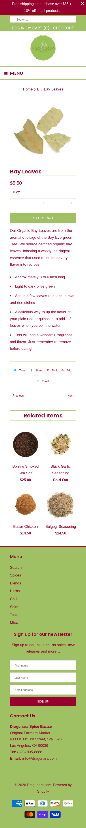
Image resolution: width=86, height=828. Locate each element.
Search (16, 567)
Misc (14, 623)
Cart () (40, 28)
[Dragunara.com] (43, 49)
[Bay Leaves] (43, 131)
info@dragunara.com (39, 758)
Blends (15, 583)
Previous (18, 395)
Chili (13, 599)
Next (70, 395)
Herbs (15, 591)
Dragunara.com (39, 785)
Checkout (63, 28)
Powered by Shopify (54, 788)
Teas (14, 615)
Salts (14, 607)
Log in (18, 28)
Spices (15, 575)
